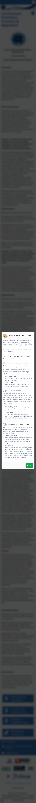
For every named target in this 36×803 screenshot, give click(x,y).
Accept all (7, 356)
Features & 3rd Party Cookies (18, 424)
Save (30, 465)
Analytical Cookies (14, 391)
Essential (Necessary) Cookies (18, 363)
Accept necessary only (22, 356)
